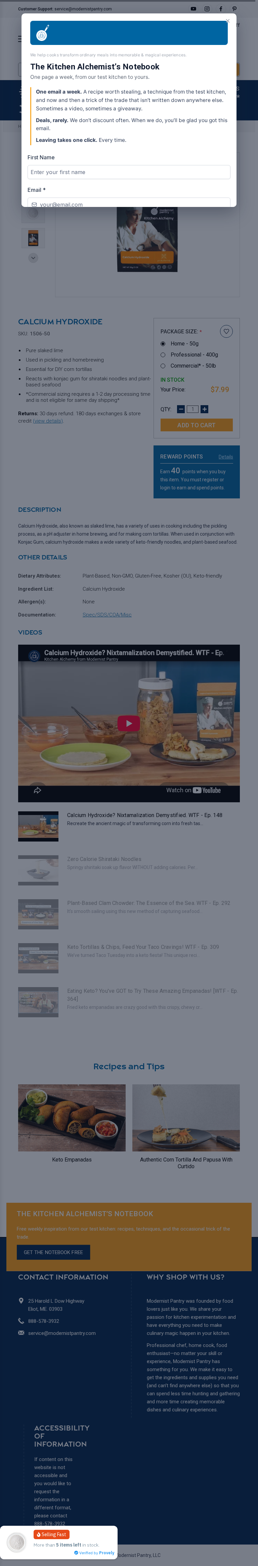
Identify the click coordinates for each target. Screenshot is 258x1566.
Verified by (96, 1552)
